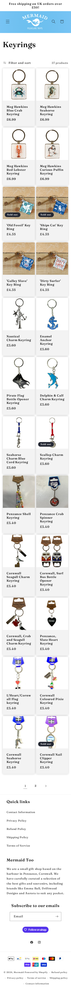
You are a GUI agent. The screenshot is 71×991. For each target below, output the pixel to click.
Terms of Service (18, 845)
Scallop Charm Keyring (51, 456)
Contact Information (21, 812)
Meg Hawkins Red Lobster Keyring (17, 169)
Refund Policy (16, 829)
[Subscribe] (57, 916)
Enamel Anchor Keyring (46, 340)
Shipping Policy (17, 837)
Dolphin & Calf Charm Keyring (52, 397)
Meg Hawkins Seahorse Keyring (50, 110)
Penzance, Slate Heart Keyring (49, 639)
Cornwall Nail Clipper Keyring (51, 758)
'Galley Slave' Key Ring (17, 282)
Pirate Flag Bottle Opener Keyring (18, 399)
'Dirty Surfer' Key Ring (50, 282)
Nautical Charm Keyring (19, 338)
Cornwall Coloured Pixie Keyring (52, 699)
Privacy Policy (17, 820)
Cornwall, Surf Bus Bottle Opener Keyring (51, 578)
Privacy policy (15, 978)
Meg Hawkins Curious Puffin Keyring (52, 169)
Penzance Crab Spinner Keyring (52, 517)
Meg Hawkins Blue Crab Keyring (17, 110)
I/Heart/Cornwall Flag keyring (19, 699)
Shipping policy (59, 978)
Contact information (37, 983)
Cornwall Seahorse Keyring (14, 758)
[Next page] (46, 786)
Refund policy (59, 972)
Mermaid (19, 972)
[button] (7, 21)
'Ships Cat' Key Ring (51, 227)
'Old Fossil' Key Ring (19, 227)
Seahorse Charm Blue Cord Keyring (17, 458)
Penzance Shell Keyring (19, 516)
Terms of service (36, 978)
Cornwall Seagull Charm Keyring (18, 576)
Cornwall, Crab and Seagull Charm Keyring (19, 639)
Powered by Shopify (36, 972)
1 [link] (25, 786)
